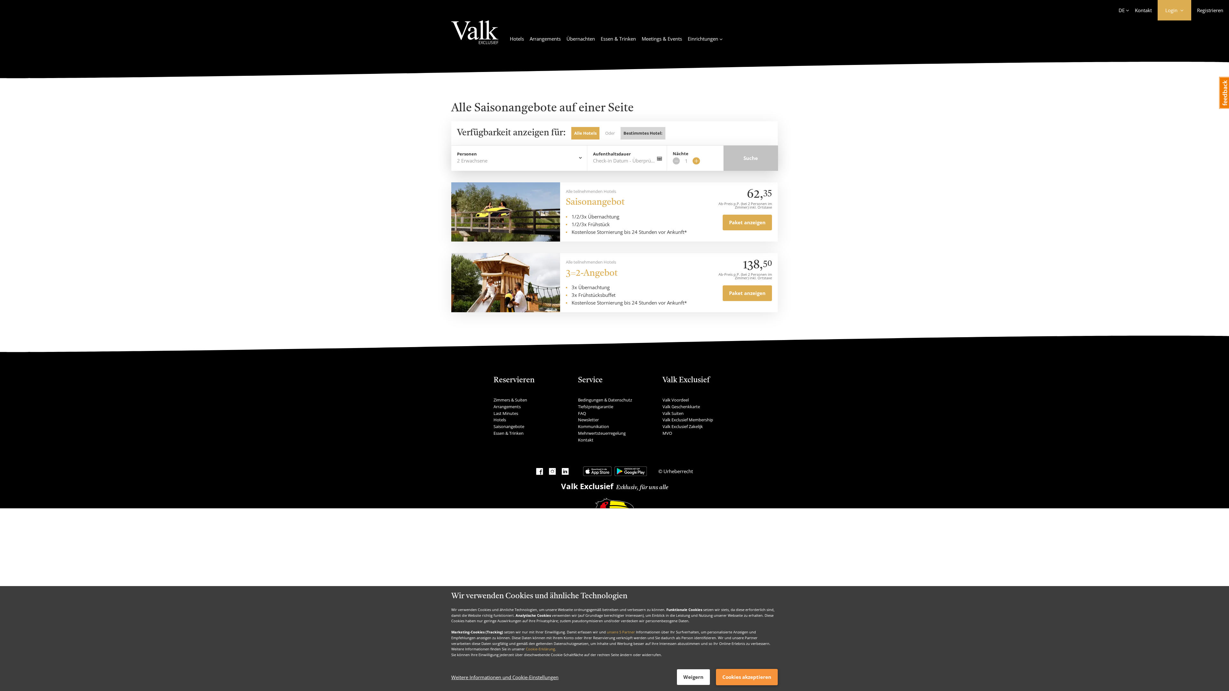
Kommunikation (593, 426)
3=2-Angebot (592, 273)
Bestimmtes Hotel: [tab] (643, 133)
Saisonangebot (595, 202)
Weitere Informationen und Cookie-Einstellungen (504, 677)
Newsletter (588, 420)
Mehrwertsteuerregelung (602, 433)
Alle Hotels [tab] (585, 133)
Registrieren (1210, 10)
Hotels (517, 39)
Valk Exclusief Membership (688, 420)
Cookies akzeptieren (746, 677)
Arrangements (545, 39)
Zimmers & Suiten (510, 400)
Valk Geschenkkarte (681, 406)
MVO (667, 433)
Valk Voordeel (676, 400)
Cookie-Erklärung (540, 649)
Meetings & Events (662, 39)
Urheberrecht (677, 471)
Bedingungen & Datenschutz (605, 400)
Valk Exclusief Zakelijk (683, 426)
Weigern (693, 677)
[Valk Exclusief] (474, 36)
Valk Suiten (673, 413)
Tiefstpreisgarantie (595, 406)
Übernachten (580, 39)
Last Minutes (506, 413)
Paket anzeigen (747, 222)
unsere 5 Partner (621, 632)
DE (1122, 10)
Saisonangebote (509, 426)
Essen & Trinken (618, 39)
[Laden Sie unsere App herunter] (597, 471)
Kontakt (1143, 10)
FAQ (582, 413)
